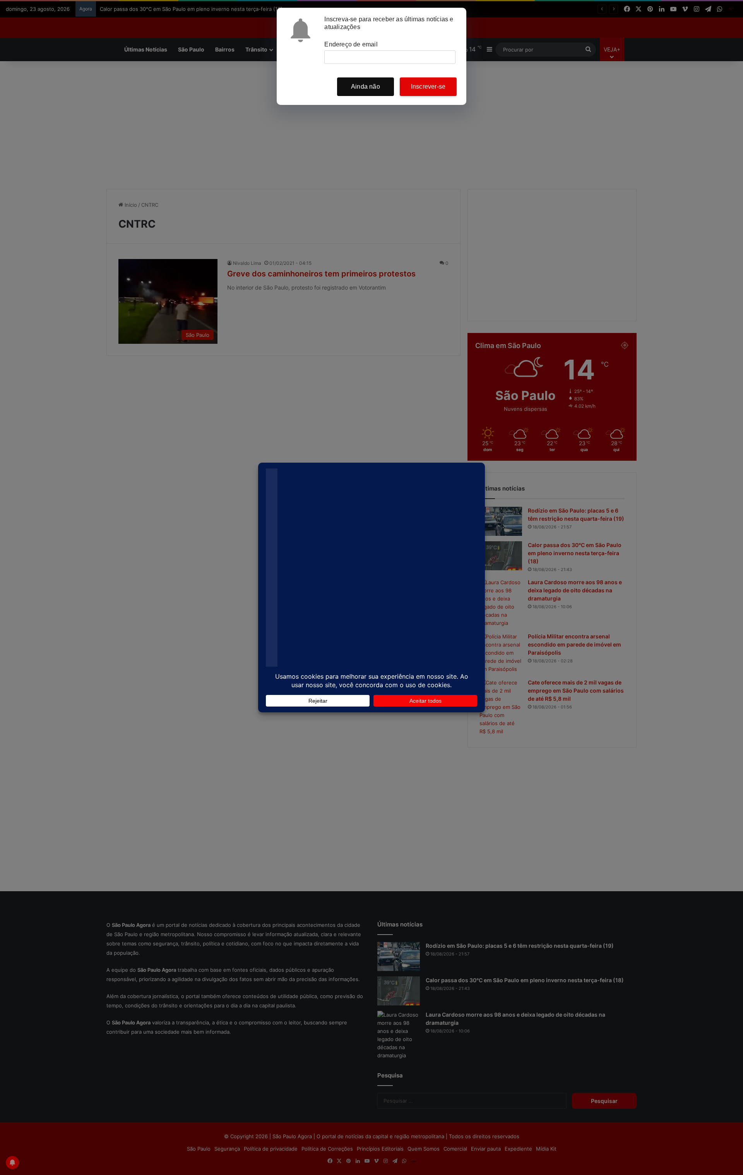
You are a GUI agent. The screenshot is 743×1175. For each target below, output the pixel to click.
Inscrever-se (428, 86)
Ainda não (365, 86)
